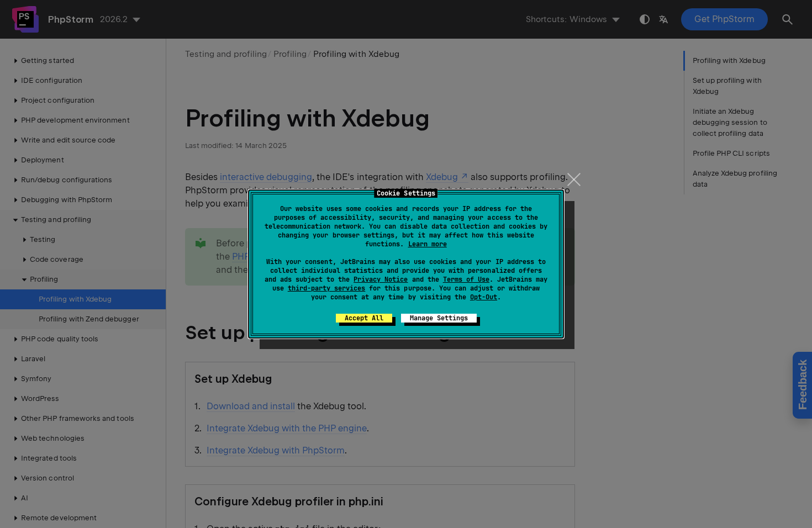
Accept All (364, 318)
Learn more (427, 244)
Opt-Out (483, 297)
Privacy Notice (381, 279)
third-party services (326, 288)
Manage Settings (439, 318)
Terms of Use (466, 279)
